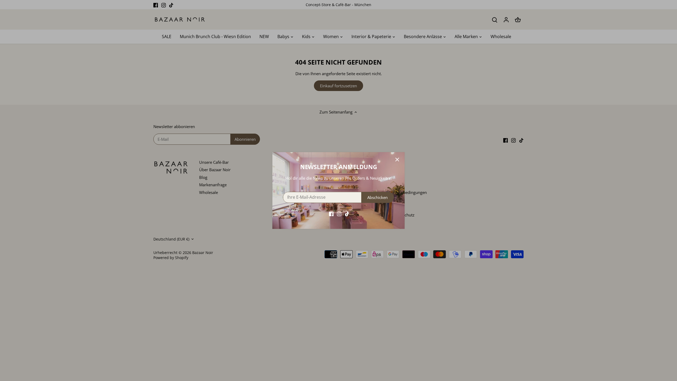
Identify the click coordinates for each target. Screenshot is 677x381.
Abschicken (377, 197)
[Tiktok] (347, 213)
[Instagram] (339, 213)
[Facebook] (331, 213)
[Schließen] (397, 159)
